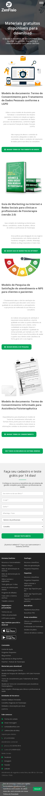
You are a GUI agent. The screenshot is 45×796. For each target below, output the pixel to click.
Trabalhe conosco (8, 601)
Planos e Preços (7, 566)
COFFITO (5, 709)
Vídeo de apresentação (32, 566)
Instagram (7, 761)
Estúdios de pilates (30, 630)
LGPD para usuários (8, 618)
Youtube (7, 765)
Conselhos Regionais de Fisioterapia (14, 703)
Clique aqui (24, 544)
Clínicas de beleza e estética (33, 633)
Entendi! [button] (38, 789)
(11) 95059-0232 (14, 750)
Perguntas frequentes (31, 569)
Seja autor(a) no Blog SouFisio (12, 659)
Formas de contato (11, 719)
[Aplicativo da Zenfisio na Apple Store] (9, 631)
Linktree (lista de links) (11, 730)
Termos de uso (7, 612)
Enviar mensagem (10, 723)
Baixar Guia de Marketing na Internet (22, 251)
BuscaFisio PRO (29, 613)
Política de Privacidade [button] (10, 794)
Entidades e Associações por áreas (13, 706)
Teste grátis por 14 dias (10, 584)
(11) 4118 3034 (9, 738)
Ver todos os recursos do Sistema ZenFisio (22, 451)
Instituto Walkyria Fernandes (11, 700)
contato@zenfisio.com (12, 727)
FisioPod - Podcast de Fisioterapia (13, 662)
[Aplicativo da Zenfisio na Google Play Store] (9, 638)
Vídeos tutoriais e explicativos (7, 580)
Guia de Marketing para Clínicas (12, 670)
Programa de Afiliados (9, 593)
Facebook (7, 757)
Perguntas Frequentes (31, 580)
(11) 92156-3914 (15, 746)
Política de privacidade (9, 615)
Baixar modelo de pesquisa (18, 347)
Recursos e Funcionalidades (11, 562)
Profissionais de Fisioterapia (33, 626)
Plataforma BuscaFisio (31, 610)
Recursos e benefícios (31, 562)
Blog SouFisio (6, 656)
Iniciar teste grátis (22, 536)
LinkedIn (7, 769)
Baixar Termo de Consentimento (20, 434)
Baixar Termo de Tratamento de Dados (23, 149)
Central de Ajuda (7, 649)
